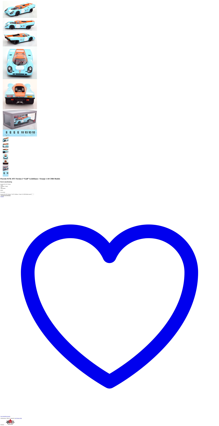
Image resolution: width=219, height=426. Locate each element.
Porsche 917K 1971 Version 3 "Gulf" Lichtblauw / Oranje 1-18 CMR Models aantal (15, 194)
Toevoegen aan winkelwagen (5, 195)
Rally (21, 418)
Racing (18, 418)
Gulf (15, 418)
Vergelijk (2, 196)
